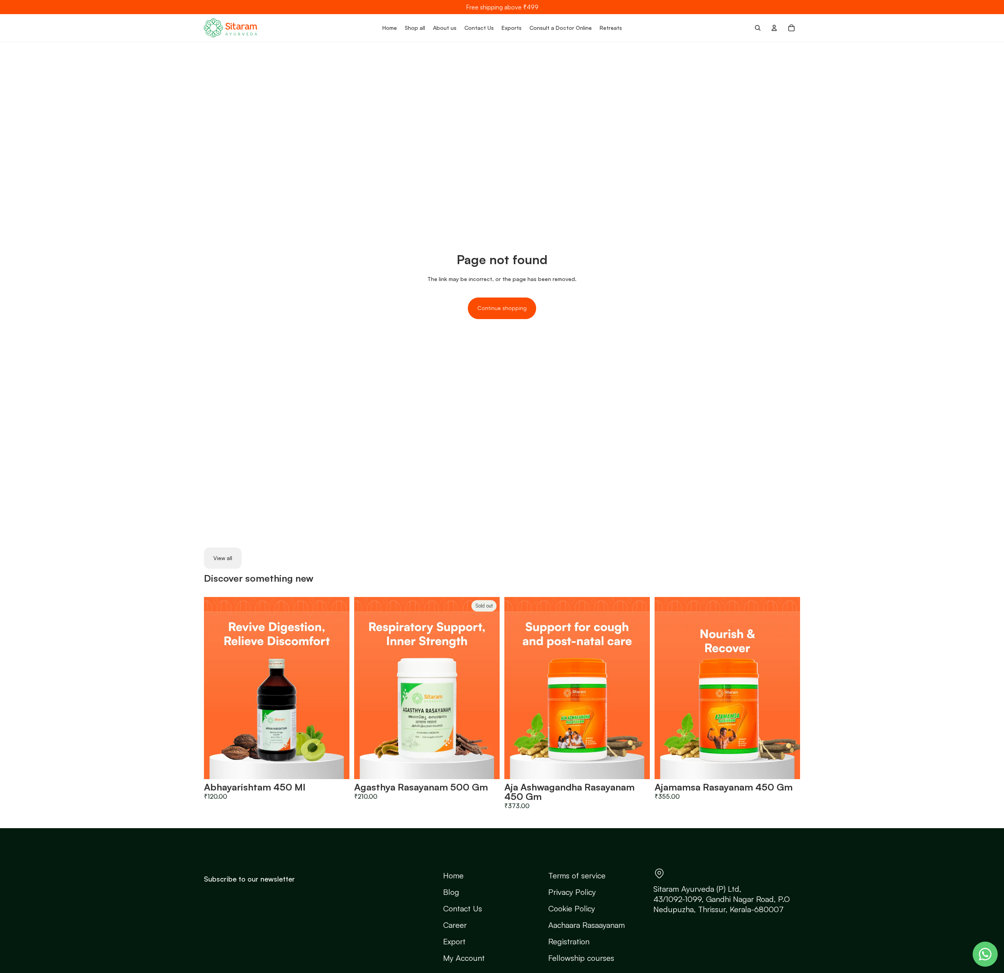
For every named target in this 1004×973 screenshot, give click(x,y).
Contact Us (462, 908)
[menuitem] (389, 28)
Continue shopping (502, 308)
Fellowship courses (581, 958)
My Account (464, 958)
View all (222, 558)
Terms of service (577, 875)
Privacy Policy (572, 892)
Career (455, 925)
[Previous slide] (215, 688)
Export (454, 941)
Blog (451, 892)
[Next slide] (337, 688)
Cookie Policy (571, 908)
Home (453, 875)
